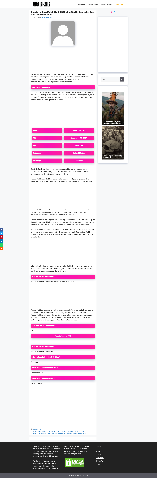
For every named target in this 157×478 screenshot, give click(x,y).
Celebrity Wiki (81, 4)
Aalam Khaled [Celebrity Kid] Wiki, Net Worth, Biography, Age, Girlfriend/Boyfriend (59, 433)
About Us (99, 451)
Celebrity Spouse (93, 4)
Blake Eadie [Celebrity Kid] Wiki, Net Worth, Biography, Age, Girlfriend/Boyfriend (58, 431)
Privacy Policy (101, 464)
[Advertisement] (63, 60)
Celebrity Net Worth (106, 4)
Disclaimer (100, 458)
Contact (99, 454)
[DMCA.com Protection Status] (74, 467)
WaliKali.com (37, 463)
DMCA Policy (100, 461)
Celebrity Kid (119, 4)
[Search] (122, 79)
